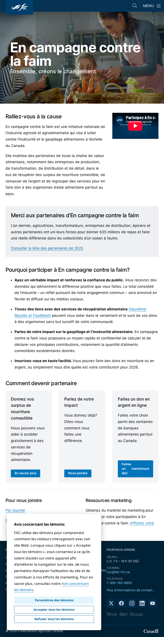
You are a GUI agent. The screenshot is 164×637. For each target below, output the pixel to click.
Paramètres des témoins (54, 600)
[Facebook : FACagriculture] (121, 603)
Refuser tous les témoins (54, 619)
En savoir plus (27, 474)
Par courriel (15, 510)
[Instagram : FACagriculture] (131, 603)
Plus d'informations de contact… (131, 590)
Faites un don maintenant (135, 468)
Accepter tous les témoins (54, 609)
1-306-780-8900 (119, 583)
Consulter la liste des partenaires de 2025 (47, 248)
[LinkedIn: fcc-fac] (142, 603)
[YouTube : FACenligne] (152, 603)
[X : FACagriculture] (111, 603)
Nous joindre (78, 473)
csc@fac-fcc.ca (118, 572)
